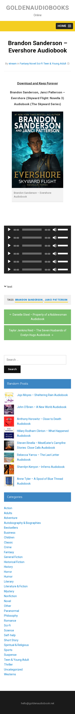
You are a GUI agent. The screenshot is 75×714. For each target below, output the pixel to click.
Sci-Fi (40, 63)
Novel (32, 63)
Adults (8, 513)
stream (13, 63)
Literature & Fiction (16, 586)
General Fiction (13, 557)
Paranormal (11, 610)
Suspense (10, 654)
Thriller (8, 664)
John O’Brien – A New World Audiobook (41, 407)
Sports (8, 650)
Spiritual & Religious (16, 645)
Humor (8, 576)
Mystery (9, 591)
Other (7, 605)
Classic (8, 542)
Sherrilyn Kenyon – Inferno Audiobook (41, 466)
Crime (8, 547)
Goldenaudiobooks (37, 7)
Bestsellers (11, 527)
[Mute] (55, 230)
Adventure (10, 517)
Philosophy (11, 615)
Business (9, 532)
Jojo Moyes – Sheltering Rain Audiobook (42, 395)
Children (9, 537)
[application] (37, 230)
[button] (64, 26)
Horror (8, 571)
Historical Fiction (14, 562)
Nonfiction (10, 596)
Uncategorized (13, 669)
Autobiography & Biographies (22, 522)
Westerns (10, 674)
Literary (9, 581)
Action (8, 508)
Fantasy (24, 63)
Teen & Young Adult (55, 63)
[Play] (9, 230)
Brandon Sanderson (29, 299)
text (9, 286)
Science (9, 630)
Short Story (11, 640)
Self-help (10, 635)
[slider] (63, 229)
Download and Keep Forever (37, 83)
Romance (10, 620)
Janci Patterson (56, 299)
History (8, 566)
